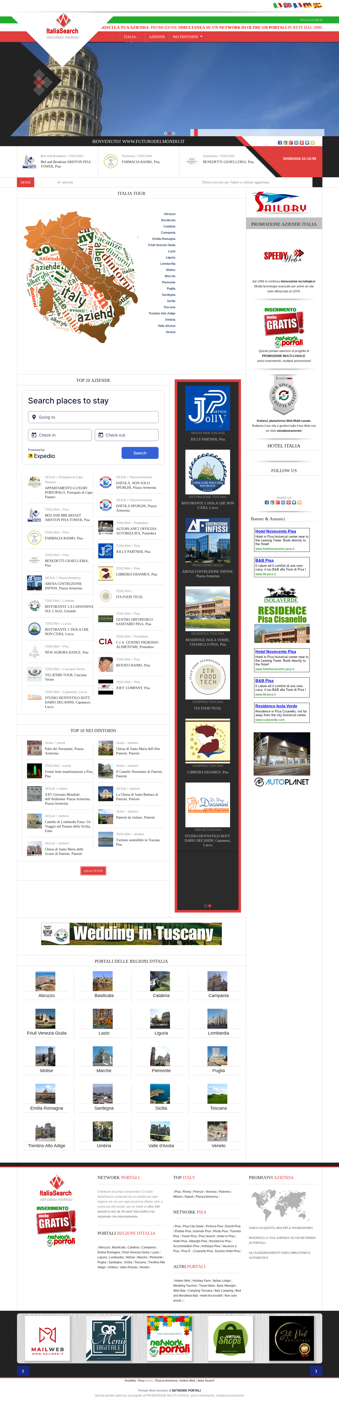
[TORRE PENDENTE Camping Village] (207, 668)
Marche (104, 1070)
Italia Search (311, 20)
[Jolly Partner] (207, 864)
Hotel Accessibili (211, 1295)
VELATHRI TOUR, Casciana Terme (208, 768)
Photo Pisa (220, 1231)
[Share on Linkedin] (296, 143)
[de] (307, 5)
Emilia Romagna (46, 1108)
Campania (218, 995)
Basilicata (104, 995)
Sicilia (161, 1108)
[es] (317, 5)
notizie (63, 788)
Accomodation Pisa (186, 1246)
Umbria (104, 1145)
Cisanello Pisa (203, 1251)
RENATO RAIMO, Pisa (133, 665)
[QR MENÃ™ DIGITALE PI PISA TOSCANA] (47, 1338)
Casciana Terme (74, 669)
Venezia (211, 1191)
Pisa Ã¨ (186, 1251)
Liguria (161, 1033)
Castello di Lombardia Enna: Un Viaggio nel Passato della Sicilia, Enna (68, 826)
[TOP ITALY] (207, 413)
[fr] (298, 5)
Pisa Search (207, 1236)
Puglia (218, 1070)
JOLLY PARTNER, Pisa (133, 552)
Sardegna (104, 1108)
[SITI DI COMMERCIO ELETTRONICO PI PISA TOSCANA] (169, 1338)
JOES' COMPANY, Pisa (133, 688)
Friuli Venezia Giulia (47, 1033)
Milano (177, 1196)
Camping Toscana (200, 1290)
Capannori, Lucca (75, 692)
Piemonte (161, 1070)
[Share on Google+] (291, 143)
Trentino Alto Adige (46, 1145)
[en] (288, 5)
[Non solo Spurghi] (207, 800)
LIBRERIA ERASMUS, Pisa (136, 574)
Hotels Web (182, 1280)
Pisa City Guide (193, 1226)
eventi (61, 743)
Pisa (66, 509)
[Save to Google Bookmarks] (285, 143)
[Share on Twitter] (307, 143)
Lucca (67, 623)
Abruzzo (46, 995)
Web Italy (179, 1290)
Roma (187, 1191)
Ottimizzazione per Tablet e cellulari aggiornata (184, 182)
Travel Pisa (189, 1236)
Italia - (132, 37)
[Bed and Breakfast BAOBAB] (207, 472)
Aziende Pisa (202, 1231)
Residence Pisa (220, 1241)
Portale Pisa (183, 1231)
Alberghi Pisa (198, 1241)
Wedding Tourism (185, 1285)
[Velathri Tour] (207, 736)
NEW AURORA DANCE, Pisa (66, 652)
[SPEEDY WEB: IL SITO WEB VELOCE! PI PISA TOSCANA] (291, 1338)
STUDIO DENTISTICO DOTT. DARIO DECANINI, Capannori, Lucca (68, 702)
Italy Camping (224, 1290)
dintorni (64, 816)
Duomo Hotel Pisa (227, 1251)
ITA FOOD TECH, (129, 597)
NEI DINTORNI (185, 37)
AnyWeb (130, 1380)
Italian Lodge (222, 1280)
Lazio (104, 1033)
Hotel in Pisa (226, 1236)
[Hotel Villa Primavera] (207, 540)
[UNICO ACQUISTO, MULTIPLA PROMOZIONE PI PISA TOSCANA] (108, 1338)
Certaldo (68, 601)
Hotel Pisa (180, 1241)
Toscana (218, 1108)
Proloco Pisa (214, 1226)
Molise (46, 1070)
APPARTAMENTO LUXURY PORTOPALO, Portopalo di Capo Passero (69, 492)
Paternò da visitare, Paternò (135, 817)
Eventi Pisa (232, 1226)
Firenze (198, 1191)
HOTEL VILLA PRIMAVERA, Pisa (208, 571)
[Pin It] (302, 143)
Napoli (189, 1196)
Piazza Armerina (70, 578)
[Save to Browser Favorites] (313, 143)
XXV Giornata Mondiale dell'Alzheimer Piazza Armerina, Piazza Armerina (68, 799)
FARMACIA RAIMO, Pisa (59, 162)
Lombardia (218, 1033)
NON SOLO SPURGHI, (208, 831)
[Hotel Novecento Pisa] (207, 604)
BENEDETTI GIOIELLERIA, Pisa (147, 162)
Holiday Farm (202, 1280)
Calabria (161, 995)
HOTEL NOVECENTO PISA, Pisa (208, 635)
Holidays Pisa (211, 1246)
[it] (278, 5)
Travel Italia (207, 1285)
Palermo (224, 1191)
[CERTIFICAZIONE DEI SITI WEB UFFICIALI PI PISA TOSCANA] (230, 1338)
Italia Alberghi (226, 1285)
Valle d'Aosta (161, 1145)
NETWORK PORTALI (186, 1390)
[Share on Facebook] (280, 143)
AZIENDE (157, 37)
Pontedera (141, 523)
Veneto (219, 1145)
